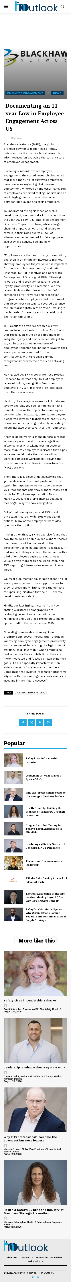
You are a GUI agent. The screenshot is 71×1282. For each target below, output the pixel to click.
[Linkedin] (33, 1277)
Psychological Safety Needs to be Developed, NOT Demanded (46, 845)
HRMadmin (15, 138)
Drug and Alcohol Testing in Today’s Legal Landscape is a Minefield (44, 828)
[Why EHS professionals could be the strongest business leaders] (13, 794)
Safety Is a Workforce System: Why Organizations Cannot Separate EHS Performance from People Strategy (46, 915)
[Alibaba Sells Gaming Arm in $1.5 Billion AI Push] (13, 880)
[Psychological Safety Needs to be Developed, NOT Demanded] (13, 846)
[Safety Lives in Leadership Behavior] (13, 760)
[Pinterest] (39, 722)
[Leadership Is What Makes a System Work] (13, 777)
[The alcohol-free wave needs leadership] (13, 863)
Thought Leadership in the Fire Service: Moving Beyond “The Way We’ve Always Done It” (45, 897)
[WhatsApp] (48, 722)
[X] (31, 722)
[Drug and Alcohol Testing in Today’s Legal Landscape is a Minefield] (13, 828)
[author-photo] (6, 1006)
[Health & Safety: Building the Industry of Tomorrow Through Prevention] (13, 811)
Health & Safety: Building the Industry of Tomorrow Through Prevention (45, 811)
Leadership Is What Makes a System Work (34, 1067)
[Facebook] (23, 722)
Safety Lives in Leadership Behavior (30, 1000)
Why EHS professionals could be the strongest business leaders (46, 794)
